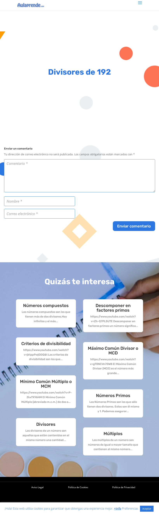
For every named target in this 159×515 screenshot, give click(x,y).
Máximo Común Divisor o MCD (113, 351)
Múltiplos (113, 433)
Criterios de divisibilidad (46, 343)
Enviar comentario (134, 226)
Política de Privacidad (123, 487)
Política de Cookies (78, 487)
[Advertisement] (79, 38)
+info (117, 508)
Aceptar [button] (146, 508)
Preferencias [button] (130, 508)
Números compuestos (46, 305)
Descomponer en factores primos (113, 308)
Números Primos (113, 395)
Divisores (45, 424)
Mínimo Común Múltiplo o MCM (46, 384)
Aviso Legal (37, 487)
